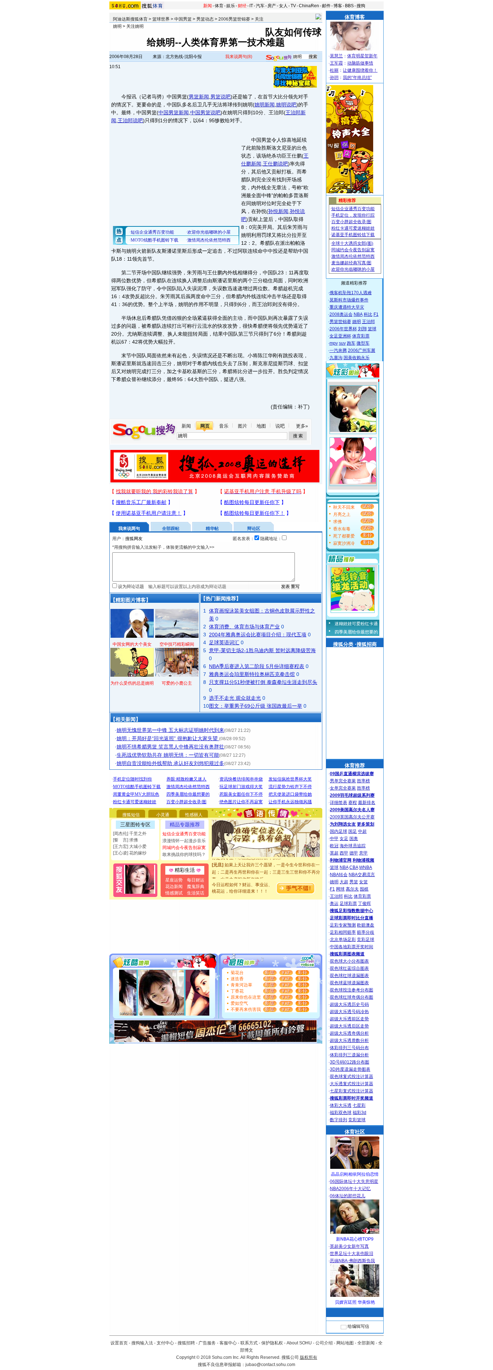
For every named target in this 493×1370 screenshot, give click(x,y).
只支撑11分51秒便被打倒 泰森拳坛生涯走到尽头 (263, 682)
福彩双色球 (341, 1112)
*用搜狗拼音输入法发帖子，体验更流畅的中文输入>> (163, 547)
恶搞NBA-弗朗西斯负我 (352, 1260)
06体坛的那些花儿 (347, 1195)
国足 (352, 831)
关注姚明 (135, 26)
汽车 (260, 5)
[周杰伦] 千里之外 (130, 833)
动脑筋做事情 (360, 63)
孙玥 (334, 77)
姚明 (356, 321)
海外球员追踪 (353, 845)
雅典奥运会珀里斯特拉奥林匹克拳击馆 (252, 674)
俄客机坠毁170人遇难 (351, 292)
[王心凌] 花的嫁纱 (130, 853)
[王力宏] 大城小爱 (130, 846)
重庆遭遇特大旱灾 (347, 307)
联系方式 (249, 1342)
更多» (302, 426)
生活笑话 (195, 893)
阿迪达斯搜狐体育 (130, 19)
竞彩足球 (365, 939)
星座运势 (174, 880)
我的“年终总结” (357, 77)
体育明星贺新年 (362, 55)
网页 (205, 426)
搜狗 (361, 5)
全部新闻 (366, 1342)
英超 (334, 853)
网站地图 (345, 1342)
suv (342, 343)
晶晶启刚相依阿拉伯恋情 (355, 1174)
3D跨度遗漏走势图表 (350, 1069)
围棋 (364, 889)
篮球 (372, 328)
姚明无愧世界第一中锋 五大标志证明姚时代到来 (170, 730)
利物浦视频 (363, 860)
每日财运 (195, 880)
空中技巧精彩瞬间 (177, 644)
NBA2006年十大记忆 (350, 1188)
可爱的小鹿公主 (177, 683)
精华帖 (212, 528)
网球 (340, 889)
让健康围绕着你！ (360, 70)
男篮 (353, 881)
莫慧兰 (336, 55)
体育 (219, 5)
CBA (353, 867)
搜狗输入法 (142, 1342)
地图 (261, 426)
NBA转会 (339, 874)
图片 (242, 426)
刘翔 (362, 328)
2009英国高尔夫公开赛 (352, 816)
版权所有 (308, 1357)
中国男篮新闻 (173, 112)
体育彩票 (361, 336)
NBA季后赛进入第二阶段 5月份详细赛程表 (256, 666)
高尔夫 (352, 889)
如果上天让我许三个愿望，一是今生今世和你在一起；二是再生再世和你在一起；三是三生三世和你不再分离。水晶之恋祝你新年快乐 (266, 864)
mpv (334, 343)
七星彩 (359, 1105)
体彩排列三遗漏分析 (349, 1054)
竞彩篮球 (357, 1119)
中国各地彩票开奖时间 (351, 946)
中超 (362, 831)
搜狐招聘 (186, 1342)
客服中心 (228, 1342)
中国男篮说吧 (205, 112)
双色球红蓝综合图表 (349, 968)
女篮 (363, 881)
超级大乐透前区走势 (349, 1018)
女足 (344, 838)
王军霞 (336, 63)
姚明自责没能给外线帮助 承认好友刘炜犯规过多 (170, 763)
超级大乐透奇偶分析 (349, 1033)
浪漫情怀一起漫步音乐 (184, 840)
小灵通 (162, 814)
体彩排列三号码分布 (349, 1047)
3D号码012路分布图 (349, 1062)
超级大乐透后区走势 (349, 1026)
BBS (349, 5)
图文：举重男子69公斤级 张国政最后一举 (255, 706)
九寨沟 (336, 357)
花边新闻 (174, 886)
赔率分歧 (365, 932)
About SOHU (299, 1342)
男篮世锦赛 (340, 321)
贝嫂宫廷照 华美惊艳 (355, 1302)
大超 (344, 881)
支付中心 (165, 1342)
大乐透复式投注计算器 (351, 1083)
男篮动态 (205, 19)
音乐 (223, 426)
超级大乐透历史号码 (349, 1004)
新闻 (207, 5)
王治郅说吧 (130, 120)
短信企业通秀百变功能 (184, 833)
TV (293, 5)
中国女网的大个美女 (132, 644)
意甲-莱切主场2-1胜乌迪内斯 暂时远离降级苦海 (262, 650)
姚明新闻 (264, 104)
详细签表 (338, 802)
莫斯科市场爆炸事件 (349, 299)
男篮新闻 (199, 97)
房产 (271, 5)
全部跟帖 (170, 528)
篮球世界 (161, 19)
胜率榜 (363, 780)
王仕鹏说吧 (275, 164)
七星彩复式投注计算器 (351, 1090)
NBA (358, 314)
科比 (368, 314)
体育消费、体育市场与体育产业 (244, 626)
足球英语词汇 (224, 642)
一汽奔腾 (338, 350)
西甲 (344, 853)
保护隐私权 (272, 1342)
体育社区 (355, 1132)
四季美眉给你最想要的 (356, 632)
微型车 (363, 343)
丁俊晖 (364, 903)
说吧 (280, 426)
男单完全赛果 (343, 780)
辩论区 (253, 528)
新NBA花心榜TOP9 (355, 1239)
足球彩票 (348, 903)
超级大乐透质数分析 (349, 1040)
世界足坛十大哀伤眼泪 (351, 1253)
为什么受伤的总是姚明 (132, 683)
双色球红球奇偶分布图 (351, 997)
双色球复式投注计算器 (351, 1076)
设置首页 (119, 1342)
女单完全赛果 (343, 788)
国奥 (353, 838)
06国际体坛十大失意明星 (354, 1181)
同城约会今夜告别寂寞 (184, 847)
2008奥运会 (341, 314)
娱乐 (230, 5)
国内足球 (338, 831)
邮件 (326, 5)
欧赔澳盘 (365, 925)
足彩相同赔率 (343, 932)
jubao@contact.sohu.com (270, 1364)
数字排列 (338, 1119)
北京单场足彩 (343, 939)
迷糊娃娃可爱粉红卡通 (356, 623)
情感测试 (174, 893)
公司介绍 (324, 1342)
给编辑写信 (358, 1326)
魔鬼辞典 (195, 886)
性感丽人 (193, 814)
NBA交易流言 (362, 874)
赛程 (352, 802)
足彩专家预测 (343, 925)
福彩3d (359, 1112)
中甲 (334, 838)
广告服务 (207, 1342)
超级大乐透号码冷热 (349, 1011)
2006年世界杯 (343, 328)
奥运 (334, 903)
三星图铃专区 (135, 824)
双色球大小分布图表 (349, 961)
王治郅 (368, 321)
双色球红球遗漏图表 (349, 975)
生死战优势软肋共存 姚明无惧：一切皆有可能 (168, 755)
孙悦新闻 (278, 211)
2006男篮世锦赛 (234, 19)
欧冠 (334, 845)
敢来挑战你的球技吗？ (184, 854)
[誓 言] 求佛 (125, 840)
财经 (242, 5)
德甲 (353, 853)
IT (251, 5)
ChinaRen (309, 5)
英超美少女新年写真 (349, 1246)
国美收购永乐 (357, 357)
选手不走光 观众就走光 (235, 698)
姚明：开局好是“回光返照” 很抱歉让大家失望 (168, 738)
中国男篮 (183, 19)
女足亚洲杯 (340, 336)
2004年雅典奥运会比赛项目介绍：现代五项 (257, 634)
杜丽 (334, 70)
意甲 (363, 853)
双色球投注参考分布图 (351, 990)
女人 (283, 5)
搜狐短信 (131, 814)
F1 (376, 314)
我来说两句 (238, 56)
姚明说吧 (286, 104)
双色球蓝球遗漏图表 (349, 982)
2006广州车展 (361, 350)
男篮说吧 (220, 97)
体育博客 (355, 17)
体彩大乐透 (341, 1105)
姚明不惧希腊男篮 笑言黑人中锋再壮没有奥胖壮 (170, 747)
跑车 (351, 343)
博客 (337, 5)
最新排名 (366, 802)
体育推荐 (355, 765)
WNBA (365, 867)
